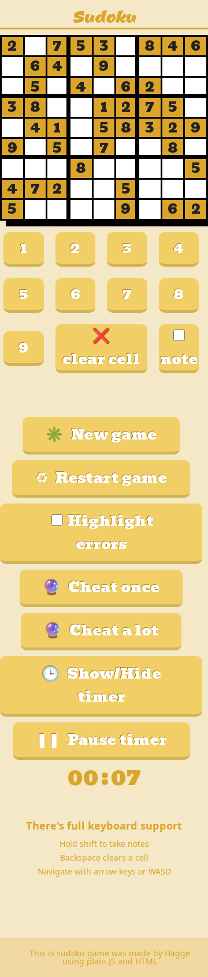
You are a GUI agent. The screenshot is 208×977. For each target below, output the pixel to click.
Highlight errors (111, 532)
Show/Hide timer (101, 685)
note (179, 358)
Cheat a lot (101, 630)
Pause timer (101, 739)
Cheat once (101, 587)
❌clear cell (101, 347)
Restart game (101, 477)
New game (101, 434)
